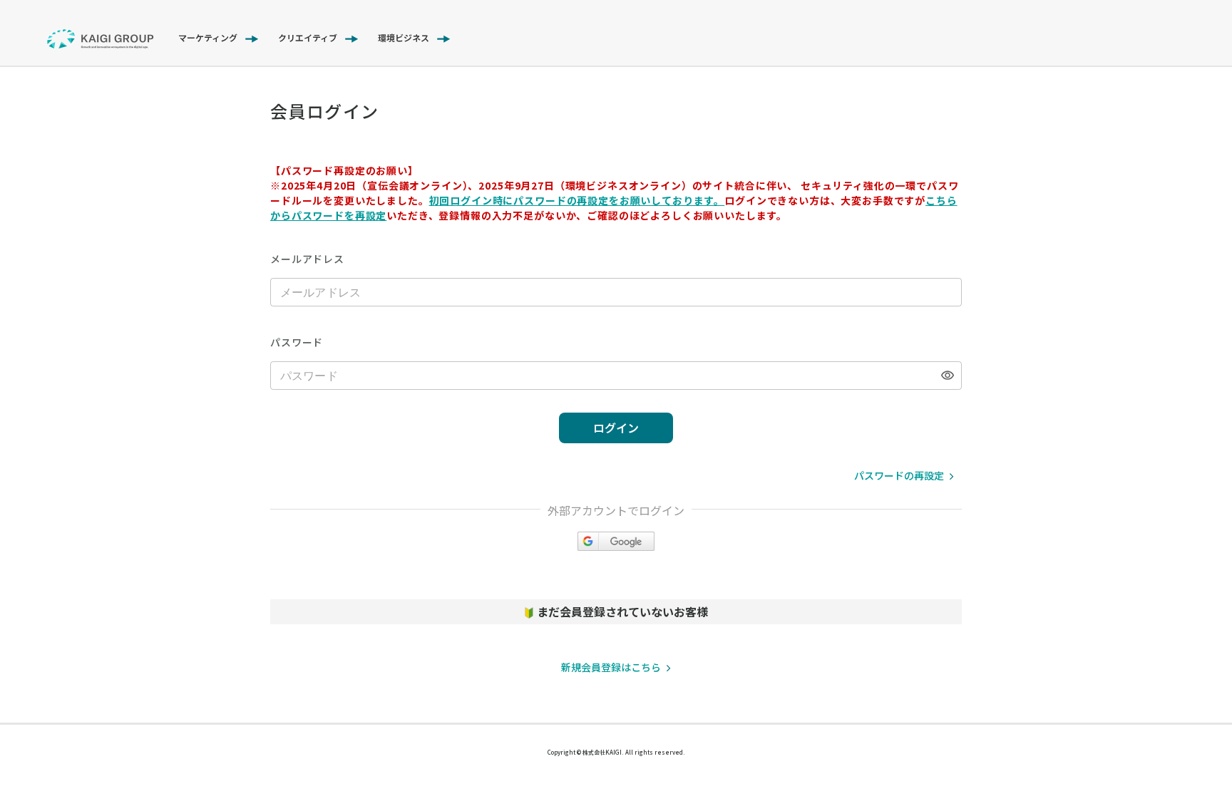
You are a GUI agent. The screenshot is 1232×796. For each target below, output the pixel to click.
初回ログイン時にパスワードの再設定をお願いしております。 (577, 200)
